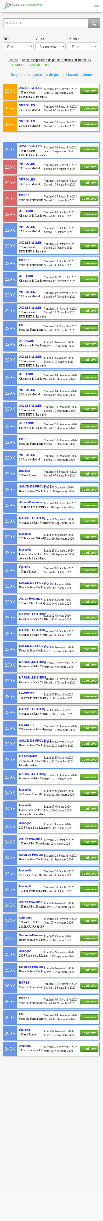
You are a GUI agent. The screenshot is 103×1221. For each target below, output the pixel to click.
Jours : (73, 38)
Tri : (6, 38)
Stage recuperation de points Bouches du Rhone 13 (56, 60)
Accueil (12, 60)
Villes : (40, 38)
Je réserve (89, 90)
